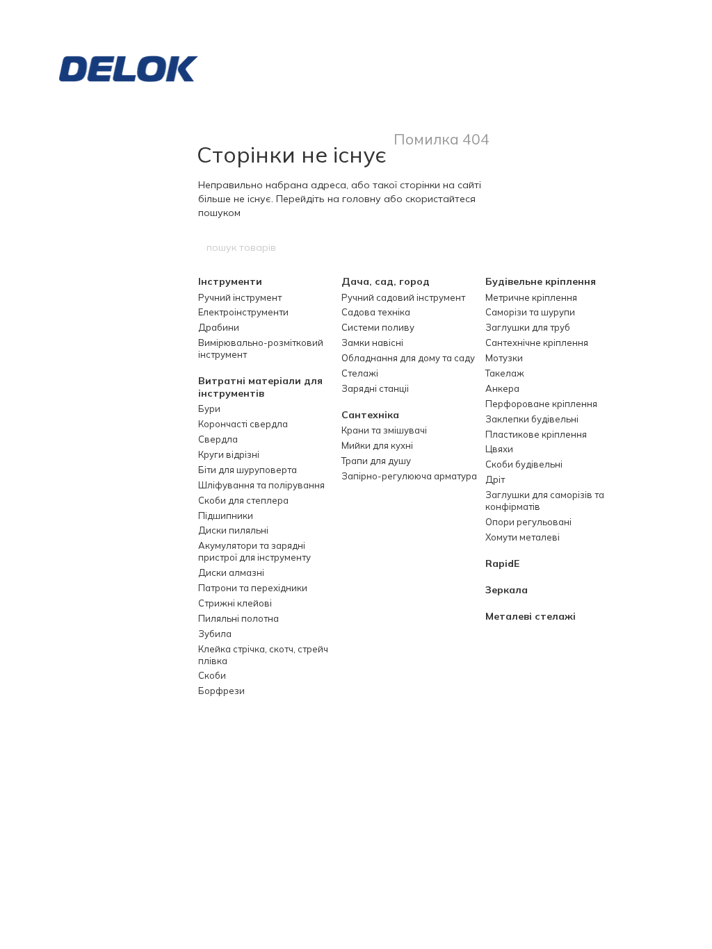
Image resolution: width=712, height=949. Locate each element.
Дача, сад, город (385, 281)
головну (361, 198)
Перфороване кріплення (541, 403)
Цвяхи (499, 448)
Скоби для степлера (243, 500)
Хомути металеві (522, 537)
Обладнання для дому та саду (408, 357)
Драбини (218, 327)
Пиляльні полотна (238, 618)
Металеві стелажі (530, 616)
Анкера (502, 388)
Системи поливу (377, 327)
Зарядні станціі (375, 388)
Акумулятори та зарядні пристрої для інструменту (254, 551)
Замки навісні (372, 342)
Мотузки (504, 357)
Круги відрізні (228, 454)
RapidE (502, 563)
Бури (209, 408)
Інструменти (230, 281)
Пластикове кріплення (536, 434)
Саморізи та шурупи (530, 311)
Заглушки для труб (527, 327)
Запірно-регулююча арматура (409, 475)
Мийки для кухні (377, 445)
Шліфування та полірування (261, 484)
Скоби (212, 675)
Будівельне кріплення (540, 281)
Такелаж (504, 373)
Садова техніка (375, 311)
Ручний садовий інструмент (403, 297)
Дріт (495, 479)
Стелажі (359, 373)
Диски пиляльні (233, 530)
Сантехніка (370, 415)
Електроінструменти (243, 311)
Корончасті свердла (243, 423)
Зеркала (506, 590)
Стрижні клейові (235, 603)
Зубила (215, 633)
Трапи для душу (376, 460)
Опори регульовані (528, 521)
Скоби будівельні (524, 464)
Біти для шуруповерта (247, 469)
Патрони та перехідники (252, 587)
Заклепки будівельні (531, 418)
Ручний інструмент (240, 297)
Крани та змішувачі (384, 430)
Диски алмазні (231, 572)
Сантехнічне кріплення (536, 342)
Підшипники (225, 515)
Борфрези (221, 690)
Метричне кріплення (531, 297)
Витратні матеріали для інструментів (260, 386)
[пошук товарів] (507, 247)
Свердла (218, 439)
